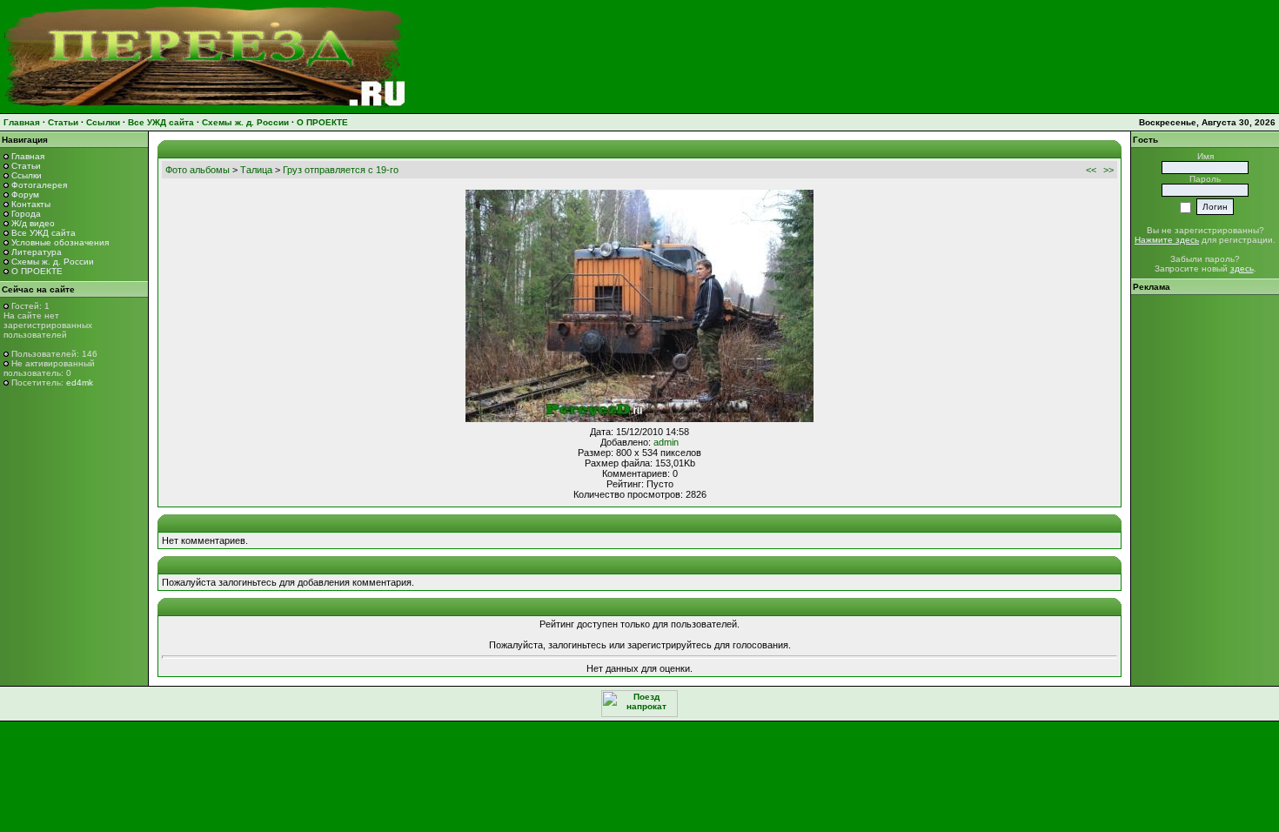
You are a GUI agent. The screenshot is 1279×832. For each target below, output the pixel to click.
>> (1108, 169)
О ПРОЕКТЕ (322, 122)
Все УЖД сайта (161, 122)
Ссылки (103, 122)
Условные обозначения (60, 242)
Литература (36, 252)
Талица (256, 169)
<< (1091, 169)
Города (26, 213)
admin (666, 442)
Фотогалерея (39, 185)
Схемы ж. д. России (245, 122)
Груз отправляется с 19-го (340, 169)
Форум (25, 194)
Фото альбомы (197, 169)
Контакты (30, 204)
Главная (21, 122)
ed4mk (79, 382)
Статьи (63, 122)
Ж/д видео (33, 223)
